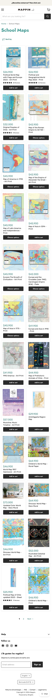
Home (3, 24)
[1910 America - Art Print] (13, 355)
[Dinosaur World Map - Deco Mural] (38, 490)
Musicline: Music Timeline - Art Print (11, 423)
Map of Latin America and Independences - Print (12, 230)
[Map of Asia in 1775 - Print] (13, 308)
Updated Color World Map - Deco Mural (12, 506)
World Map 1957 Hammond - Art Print (12, 470)
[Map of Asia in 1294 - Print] (38, 206)
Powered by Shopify (26, 695)
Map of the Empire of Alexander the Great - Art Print (38, 179)
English (25, 676)
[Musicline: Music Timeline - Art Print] (13, 402)
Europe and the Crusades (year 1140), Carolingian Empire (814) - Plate (38, 280)
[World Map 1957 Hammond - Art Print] (13, 449)
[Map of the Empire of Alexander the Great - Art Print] (38, 157)
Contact (32, 690)
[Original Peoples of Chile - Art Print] (13, 107)
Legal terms (42, 690)
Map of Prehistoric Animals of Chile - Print (38, 377)
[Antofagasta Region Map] (38, 399)
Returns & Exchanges (13, 690)
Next (29, 619)
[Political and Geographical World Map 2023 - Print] (38, 57)
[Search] (47, 16)
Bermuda (25, 682)
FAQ (25, 690)
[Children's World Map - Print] (38, 580)
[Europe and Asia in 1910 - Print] (38, 308)
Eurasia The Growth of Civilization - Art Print (12, 278)
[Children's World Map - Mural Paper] (38, 446)
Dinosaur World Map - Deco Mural (38, 505)
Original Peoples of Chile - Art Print (11, 128)
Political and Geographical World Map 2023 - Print (37, 77)
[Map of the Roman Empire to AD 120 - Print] (38, 107)
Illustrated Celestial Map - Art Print (37, 555)
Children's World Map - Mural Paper (38, 465)
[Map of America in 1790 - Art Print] (13, 158)
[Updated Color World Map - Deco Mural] (13, 491)
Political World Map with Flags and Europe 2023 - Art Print (12, 77)
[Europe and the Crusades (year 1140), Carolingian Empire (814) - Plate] (38, 257)
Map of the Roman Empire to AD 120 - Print (37, 129)
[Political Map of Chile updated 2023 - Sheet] (13, 577)
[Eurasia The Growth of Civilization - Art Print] (13, 257)
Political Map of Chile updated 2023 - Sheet (12, 596)
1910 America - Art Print (13, 376)
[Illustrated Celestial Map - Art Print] (38, 533)
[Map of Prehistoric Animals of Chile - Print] (38, 355)
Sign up (37, 664)
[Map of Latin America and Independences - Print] (13, 207)
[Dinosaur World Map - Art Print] (13, 532)
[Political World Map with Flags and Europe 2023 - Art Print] (13, 57)
